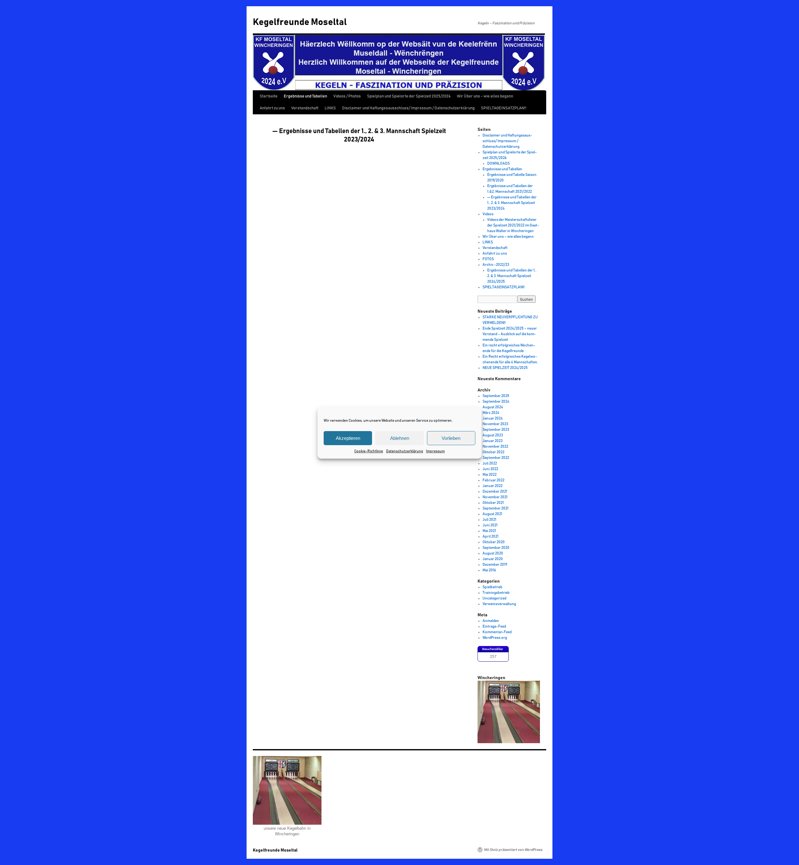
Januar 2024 (493, 418)
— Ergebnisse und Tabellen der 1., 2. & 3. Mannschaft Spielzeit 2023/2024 (512, 202)
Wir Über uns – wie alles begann (485, 96)
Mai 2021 (489, 531)
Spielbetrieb (492, 587)
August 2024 (493, 407)
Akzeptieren (348, 437)
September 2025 (496, 396)
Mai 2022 (490, 474)
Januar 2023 (492, 441)
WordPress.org (495, 637)
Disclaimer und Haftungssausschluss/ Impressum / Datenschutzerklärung (408, 108)
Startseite (268, 96)
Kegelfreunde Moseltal (300, 22)
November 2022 (495, 446)
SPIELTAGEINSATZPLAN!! (503, 108)
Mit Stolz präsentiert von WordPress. (513, 850)
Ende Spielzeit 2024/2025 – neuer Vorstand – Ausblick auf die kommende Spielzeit (510, 333)
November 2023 (495, 424)
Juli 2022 (490, 463)
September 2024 (496, 401)
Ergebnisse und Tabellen (305, 96)
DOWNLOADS (498, 163)
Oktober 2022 (493, 452)
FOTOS (488, 259)
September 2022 (496, 458)
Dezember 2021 (495, 491)
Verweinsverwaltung (499, 604)
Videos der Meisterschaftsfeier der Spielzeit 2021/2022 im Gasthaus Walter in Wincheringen (513, 225)
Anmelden (491, 621)
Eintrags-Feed (494, 626)
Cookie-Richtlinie (368, 451)
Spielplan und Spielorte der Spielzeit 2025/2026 (409, 96)
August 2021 (492, 514)
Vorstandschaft (304, 108)
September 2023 (496, 429)
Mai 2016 (489, 570)
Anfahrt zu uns (272, 108)
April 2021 (490, 536)
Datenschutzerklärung (404, 451)
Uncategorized (494, 598)
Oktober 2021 (493, 503)
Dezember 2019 (495, 564)
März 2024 (491, 413)
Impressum (435, 451)
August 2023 (493, 435)
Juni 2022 (490, 469)
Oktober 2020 (494, 542)
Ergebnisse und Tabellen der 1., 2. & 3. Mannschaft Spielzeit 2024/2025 (512, 275)
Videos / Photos (347, 96)
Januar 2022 (492, 486)
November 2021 (495, 497)
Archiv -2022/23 (496, 264)
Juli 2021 (489, 519)
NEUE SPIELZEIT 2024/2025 (505, 368)
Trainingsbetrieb (496, 592)
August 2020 (493, 553)
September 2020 (496, 547)
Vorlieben (451, 437)
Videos (488, 214)
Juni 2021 (490, 525)
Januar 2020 (493, 559)
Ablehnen (399, 437)
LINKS (330, 108)
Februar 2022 (493, 480)
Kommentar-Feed (497, 632)
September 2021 (495, 508)
